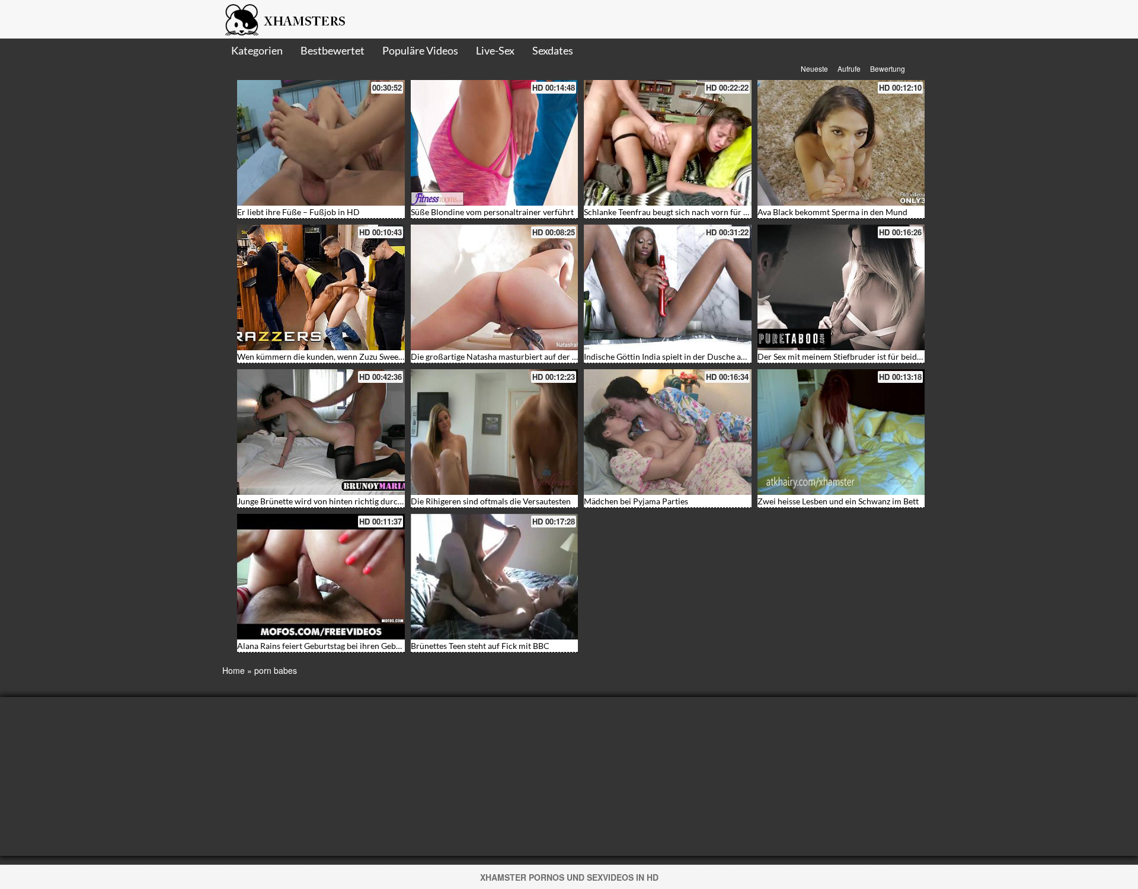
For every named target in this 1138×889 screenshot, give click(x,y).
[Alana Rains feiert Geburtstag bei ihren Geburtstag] (321, 576)
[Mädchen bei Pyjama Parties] (668, 432)
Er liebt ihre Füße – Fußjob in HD (298, 212)
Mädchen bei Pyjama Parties (636, 501)
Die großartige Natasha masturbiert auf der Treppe (504, 356)
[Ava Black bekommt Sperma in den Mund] (841, 143)
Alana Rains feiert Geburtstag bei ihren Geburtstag (329, 646)
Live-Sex (495, 50)
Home (233, 670)
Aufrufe (849, 68)
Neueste (814, 68)
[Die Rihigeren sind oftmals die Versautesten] (494, 432)
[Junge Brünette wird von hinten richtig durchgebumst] (321, 432)
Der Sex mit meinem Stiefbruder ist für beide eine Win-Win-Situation (883, 356)
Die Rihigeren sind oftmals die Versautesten (491, 501)
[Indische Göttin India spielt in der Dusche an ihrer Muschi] (668, 287)
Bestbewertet (333, 50)
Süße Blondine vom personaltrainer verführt (492, 212)
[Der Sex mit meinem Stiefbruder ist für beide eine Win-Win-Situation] (841, 287)
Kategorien (257, 50)
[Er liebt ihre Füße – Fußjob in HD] (321, 143)
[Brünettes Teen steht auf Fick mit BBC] (494, 576)
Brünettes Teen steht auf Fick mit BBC (480, 646)
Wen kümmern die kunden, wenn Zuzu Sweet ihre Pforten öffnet (354, 356)
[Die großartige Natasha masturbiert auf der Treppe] (494, 287)
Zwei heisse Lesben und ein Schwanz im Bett (838, 501)
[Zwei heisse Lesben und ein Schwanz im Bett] (841, 432)
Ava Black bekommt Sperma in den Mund (832, 212)
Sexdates (552, 50)
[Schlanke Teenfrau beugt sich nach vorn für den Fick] (668, 143)
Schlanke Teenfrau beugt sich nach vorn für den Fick (679, 212)
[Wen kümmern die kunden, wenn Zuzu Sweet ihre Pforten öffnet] (321, 287)
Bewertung (887, 68)
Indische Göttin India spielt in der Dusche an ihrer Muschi (689, 356)
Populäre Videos (420, 50)
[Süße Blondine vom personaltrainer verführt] (494, 143)
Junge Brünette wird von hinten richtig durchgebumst (335, 501)
